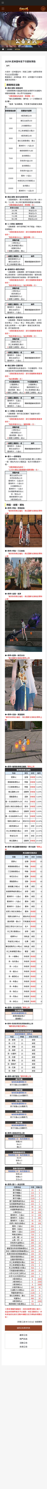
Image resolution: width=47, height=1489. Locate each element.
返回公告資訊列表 (23, 1328)
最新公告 (23, 1334)
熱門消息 (23, 1338)
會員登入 (43, 8)
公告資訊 (9, 49)
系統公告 (23, 1346)
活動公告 (23, 1342)
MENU (2, 3)
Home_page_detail (3, 49)
